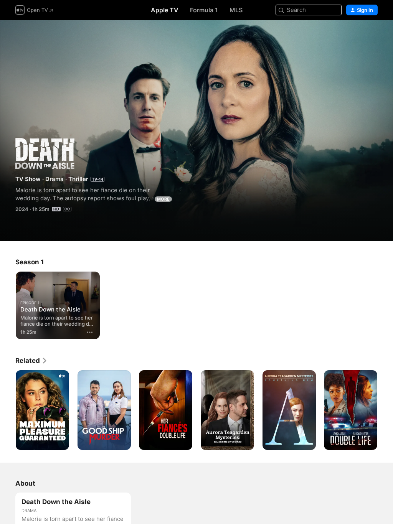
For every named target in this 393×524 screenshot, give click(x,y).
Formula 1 (204, 10)
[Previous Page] (7, 410)
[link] (31, 360)
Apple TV (164, 10)
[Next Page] (385, 410)
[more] (89, 332)
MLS (236, 10)
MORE (163, 199)
